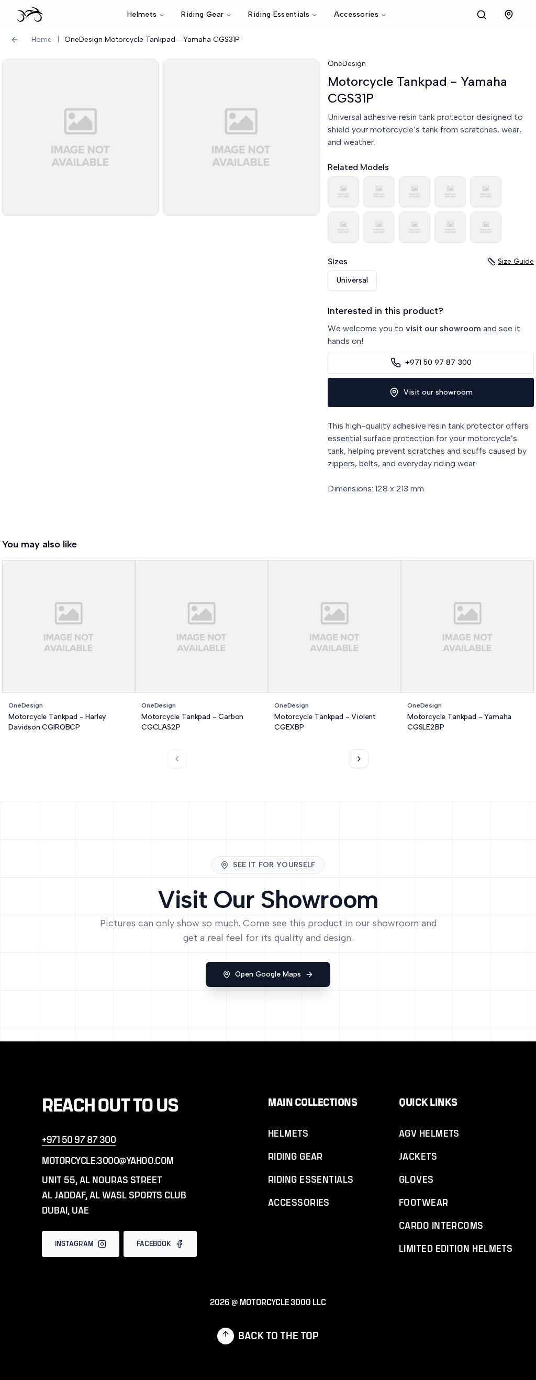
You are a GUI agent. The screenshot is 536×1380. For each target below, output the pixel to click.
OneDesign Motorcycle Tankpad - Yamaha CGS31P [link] (152, 39)
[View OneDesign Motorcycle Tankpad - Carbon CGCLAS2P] (450, 191)
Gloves (416, 1180)
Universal (352, 280)
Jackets (418, 1157)
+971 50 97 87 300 (438, 362)
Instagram (74, 1244)
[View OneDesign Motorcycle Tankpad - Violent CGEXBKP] (379, 227)
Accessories (356, 14)
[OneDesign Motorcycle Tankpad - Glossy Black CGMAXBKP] (414, 227)
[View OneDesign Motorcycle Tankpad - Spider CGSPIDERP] (343, 191)
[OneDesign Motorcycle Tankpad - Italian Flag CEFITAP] (450, 227)
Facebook (154, 1244)
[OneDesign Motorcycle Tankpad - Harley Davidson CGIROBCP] (379, 191)
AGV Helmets (429, 1134)
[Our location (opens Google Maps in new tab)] (508, 14)
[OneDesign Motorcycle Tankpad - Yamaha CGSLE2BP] (343, 227)
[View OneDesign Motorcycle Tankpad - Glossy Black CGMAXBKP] (414, 227)
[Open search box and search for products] (481, 14)
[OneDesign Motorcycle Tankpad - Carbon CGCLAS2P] (450, 191)
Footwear (424, 1203)
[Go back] (14, 39)
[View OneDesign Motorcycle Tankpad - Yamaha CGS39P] (485, 227)
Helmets (142, 14)
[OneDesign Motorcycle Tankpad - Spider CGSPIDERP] (343, 191)
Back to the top (278, 1336)
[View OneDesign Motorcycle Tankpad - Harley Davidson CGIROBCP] (379, 191)
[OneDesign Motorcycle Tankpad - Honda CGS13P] (414, 191)
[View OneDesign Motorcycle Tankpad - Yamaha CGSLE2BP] (343, 227)
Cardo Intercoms (441, 1226)
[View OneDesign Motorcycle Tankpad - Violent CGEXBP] (485, 191)
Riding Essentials (278, 14)
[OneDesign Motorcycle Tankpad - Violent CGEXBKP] (379, 227)
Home (41, 39)
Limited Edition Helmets (455, 1249)
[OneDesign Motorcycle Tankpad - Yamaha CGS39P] (485, 227)
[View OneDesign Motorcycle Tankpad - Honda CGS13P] (414, 191)
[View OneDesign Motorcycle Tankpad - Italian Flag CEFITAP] (450, 227)
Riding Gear (202, 14)
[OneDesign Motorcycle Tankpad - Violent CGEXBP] (485, 191)
